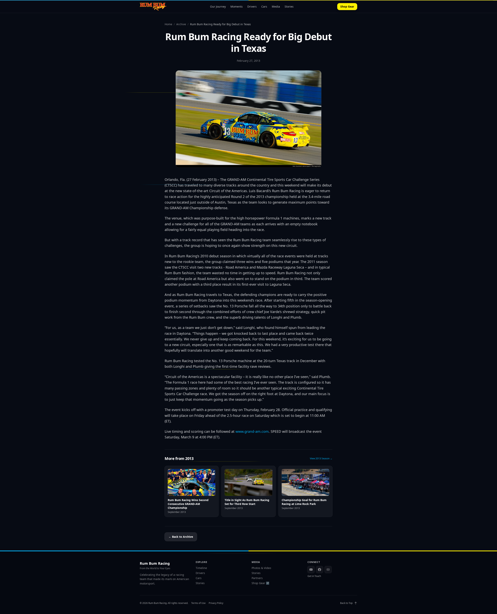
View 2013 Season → (321, 458)
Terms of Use (198, 603)
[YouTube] (311, 569)
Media (276, 6)
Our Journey (218, 6)
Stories (289, 6)
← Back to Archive (181, 537)
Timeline (201, 568)
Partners (257, 578)
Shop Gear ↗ (260, 583)
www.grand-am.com (252, 431)
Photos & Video (261, 568)
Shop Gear (347, 6)
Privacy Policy (216, 603)
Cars (264, 6)
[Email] (328, 569)
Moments (236, 6)
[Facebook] (319, 569)
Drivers (252, 6)
